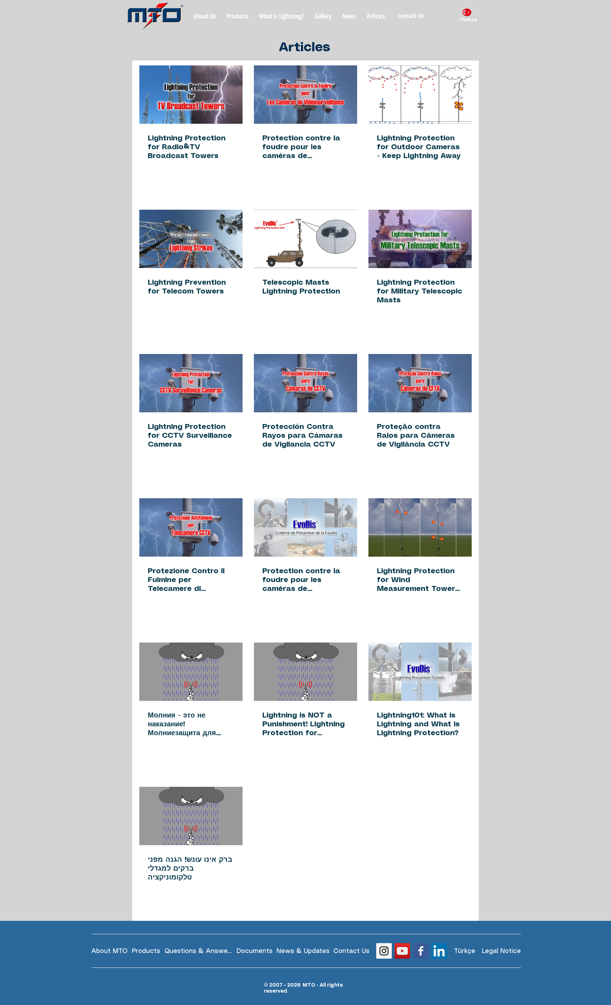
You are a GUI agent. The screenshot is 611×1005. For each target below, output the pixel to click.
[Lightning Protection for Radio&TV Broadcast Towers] (191, 94)
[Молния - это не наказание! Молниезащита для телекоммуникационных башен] (191, 672)
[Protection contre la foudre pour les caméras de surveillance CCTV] (305, 527)
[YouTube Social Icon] (402, 951)
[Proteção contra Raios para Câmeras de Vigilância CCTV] (420, 383)
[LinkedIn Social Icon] (439, 951)
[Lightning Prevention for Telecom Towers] (191, 239)
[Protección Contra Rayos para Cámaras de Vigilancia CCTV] (305, 383)
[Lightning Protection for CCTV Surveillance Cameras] (191, 383)
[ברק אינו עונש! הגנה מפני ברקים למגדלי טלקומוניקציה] (191, 816)
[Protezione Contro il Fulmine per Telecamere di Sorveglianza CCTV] (191, 527)
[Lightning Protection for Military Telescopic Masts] (420, 239)
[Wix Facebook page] (421, 951)
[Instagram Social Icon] (384, 951)
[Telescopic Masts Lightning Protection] (305, 239)
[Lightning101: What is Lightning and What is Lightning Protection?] (420, 672)
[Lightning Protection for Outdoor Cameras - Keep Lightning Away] (420, 94)
